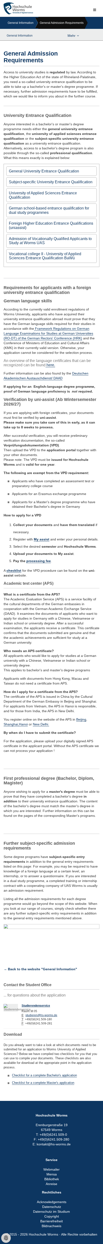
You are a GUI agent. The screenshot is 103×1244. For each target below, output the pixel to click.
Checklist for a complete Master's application (43, 1083)
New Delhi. (41, 724)
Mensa (51, 1174)
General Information (21, 23)
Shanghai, (11, 724)
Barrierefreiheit (51, 1221)
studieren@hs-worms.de (41, 1015)
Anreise (51, 1184)
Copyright (51, 1216)
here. (50, 365)
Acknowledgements (51, 1202)
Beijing (81, 719)
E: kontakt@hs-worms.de (52, 1144)
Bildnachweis (51, 1226)
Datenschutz (51, 1207)
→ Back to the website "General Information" (40, 969)
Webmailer (51, 1169)
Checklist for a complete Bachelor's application (44, 1075)
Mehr (71, 36)
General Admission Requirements (62, 23)
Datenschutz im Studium (51, 1211)
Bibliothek (51, 1179)
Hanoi (23, 724)
